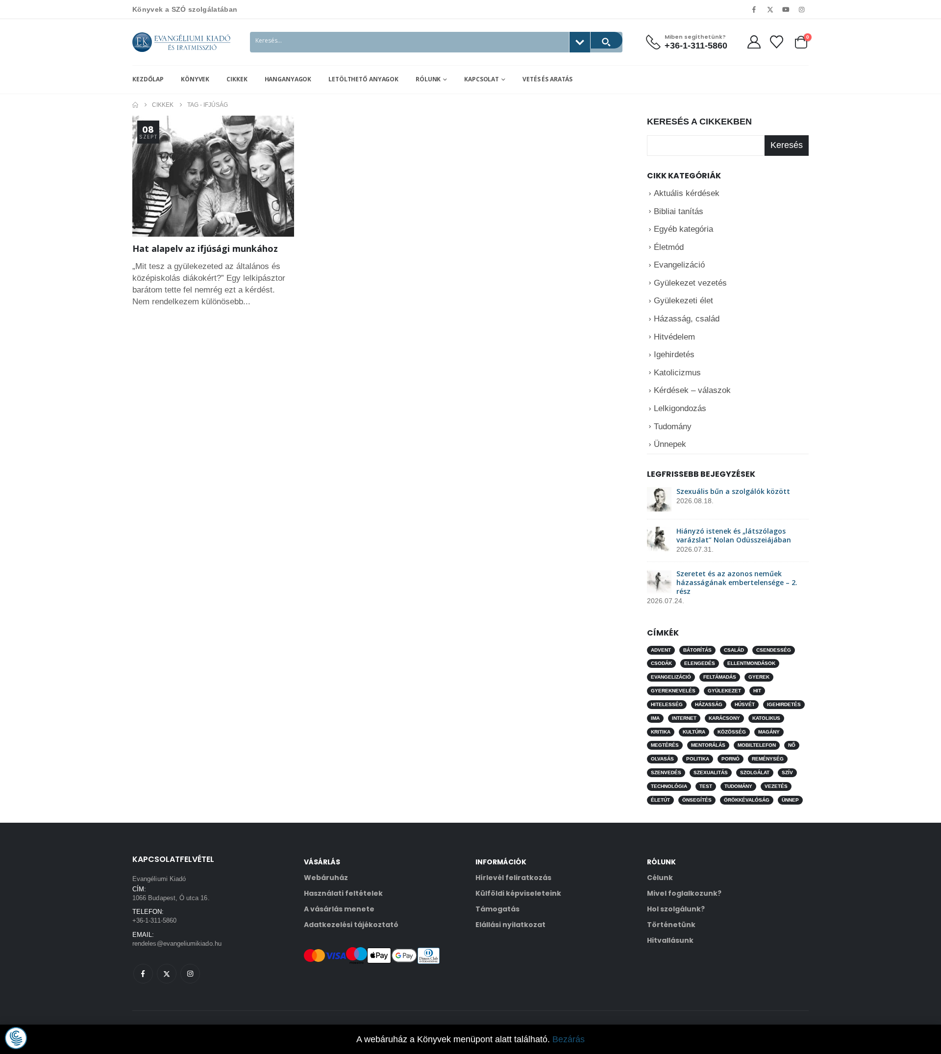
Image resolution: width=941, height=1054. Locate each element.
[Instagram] (801, 9)
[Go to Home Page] (135, 105)
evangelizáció (671, 677)
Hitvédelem (674, 336)
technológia (669, 786)
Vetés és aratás (547, 79)
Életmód (669, 246)
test (705, 786)
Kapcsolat (481, 79)
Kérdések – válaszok (692, 390)
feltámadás (719, 677)
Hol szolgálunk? (676, 909)
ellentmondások (751, 663)
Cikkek (236, 79)
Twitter (166, 973)
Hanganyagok (288, 79)
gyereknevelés (673, 690)
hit (757, 690)
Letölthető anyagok (363, 79)
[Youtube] (786, 9)
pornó (730, 758)
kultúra (694, 731)
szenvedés (666, 772)
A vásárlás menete (339, 909)
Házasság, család (686, 318)
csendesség (773, 649)
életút (660, 800)
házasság (708, 704)
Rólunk (428, 79)
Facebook (143, 973)
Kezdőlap (148, 79)
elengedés (699, 663)
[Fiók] (754, 42)
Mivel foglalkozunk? (684, 893)
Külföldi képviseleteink (518, 893)
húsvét (745, 704)
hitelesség (667, 704)
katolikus (766, 717)
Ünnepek (670, 444)
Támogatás (497, 909)
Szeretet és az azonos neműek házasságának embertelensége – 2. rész (736, 582)
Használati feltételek (343, 893)
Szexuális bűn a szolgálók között (733, 491)
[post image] (213, 176)
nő (791, 745)
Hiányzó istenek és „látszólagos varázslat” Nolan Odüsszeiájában (733, 535)
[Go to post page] (659, 499)
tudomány (738, 786)
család (734, 649)
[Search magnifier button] (606, 40)
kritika (660, 731)
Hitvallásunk (670, 940)
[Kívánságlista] (777, 42)
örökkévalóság (746, 800)
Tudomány (673, 426)
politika (697, 758)
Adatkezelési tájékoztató (351, 925)
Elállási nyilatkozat (510, 925)
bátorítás (697, 649)
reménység (768, 758)
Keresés (786, 145)
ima (655, 717)
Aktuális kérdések (686, 193)
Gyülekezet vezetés (690, 283)
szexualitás (710, 772)
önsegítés (697, 800)
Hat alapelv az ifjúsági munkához (205, 248)
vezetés (776, 786)
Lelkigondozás (680, 408)
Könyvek (195, 79)
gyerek (758, 677)
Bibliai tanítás (678, 211)
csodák (661, 663)
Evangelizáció (679, 265)
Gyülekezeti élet (683, 300)
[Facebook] (754, 9)
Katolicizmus (677, 372)
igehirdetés (784, 704)
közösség (732, 731)
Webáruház (326, 877)
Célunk (660, 877)
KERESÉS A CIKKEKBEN (699, 121)
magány (769, 731)
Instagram (190, 973)
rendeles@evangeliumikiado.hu (177, 943)
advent (661, 649)
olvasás (662, 758)
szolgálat (754, 772)
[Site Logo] (181, 42)
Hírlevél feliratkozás (513, 877)
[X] (770, 9)
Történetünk (671, 925)
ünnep (790, 800)
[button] (16, 1038)
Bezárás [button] (568, 1039)
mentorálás (708, 745)
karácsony (724, 717)
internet (684, 717)
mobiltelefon (757, 745)
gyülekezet (724, 690)
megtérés (665, 745)
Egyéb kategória (683, 229)
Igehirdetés (674, 354)
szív (787, 772)
